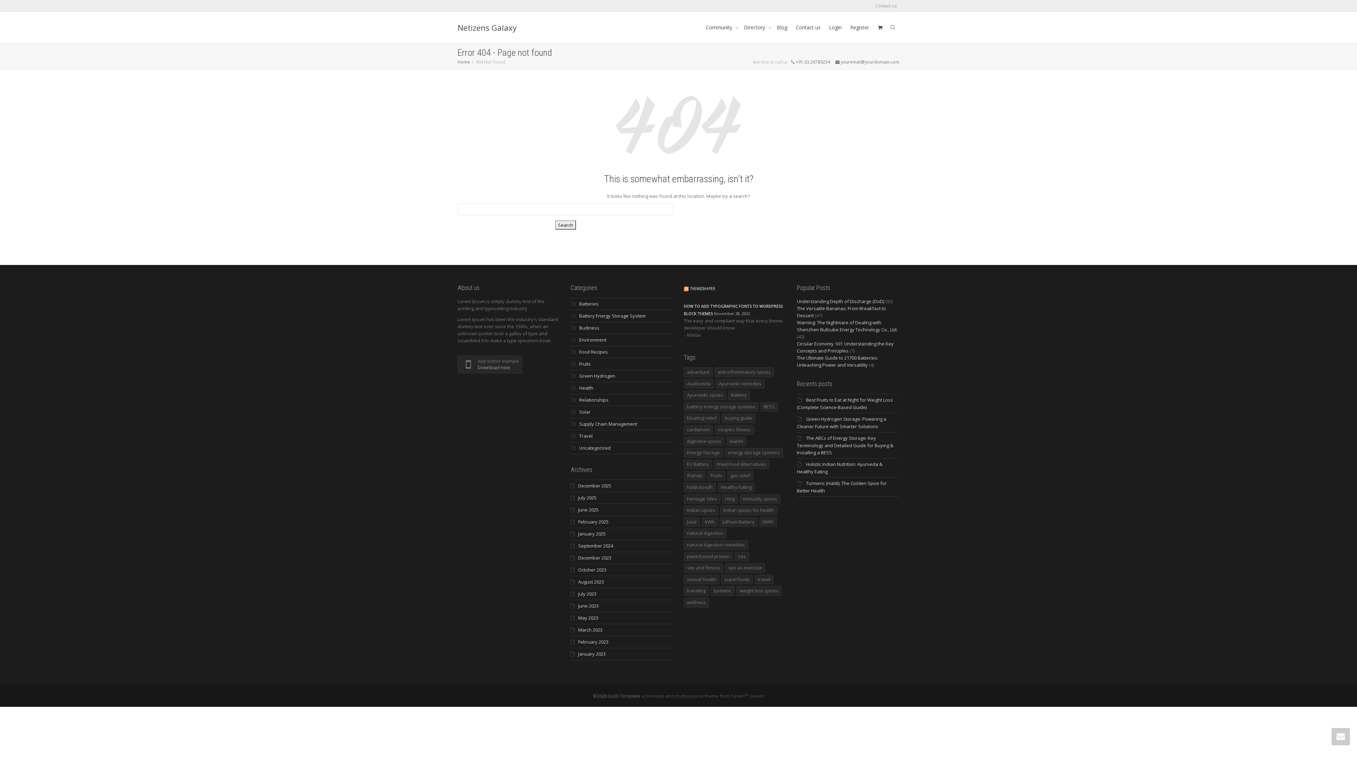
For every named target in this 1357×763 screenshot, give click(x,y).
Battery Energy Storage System (612, 316)
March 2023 (590, 630)
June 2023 (588, 606)
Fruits (585, 364)
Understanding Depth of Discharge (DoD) (840, 301)
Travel (586, 436)
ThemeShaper (702, 288)
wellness (696, 602)
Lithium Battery (738, 522)
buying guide (738, 418)
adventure (698, 372)
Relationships (594, 400)
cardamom (698, 429)
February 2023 (593, 642)
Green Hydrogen (597, 376)
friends (695, 475)
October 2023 (592, 570)
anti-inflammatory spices (744, 372)
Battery (739, 395)
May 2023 (588, 618)
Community (720, 27)
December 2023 (594, 558)
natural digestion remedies (716, 545)
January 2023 (592, 654)
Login (835, 27)
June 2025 (588, 510)
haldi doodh (700, 487)
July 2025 (587, 498)
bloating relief (702, 418)
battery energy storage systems (721, 406)
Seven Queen (747, 696)
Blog (782, 27)
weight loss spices (759, 590)
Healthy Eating (736, 487)
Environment (592, 340)
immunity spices (760, 499)
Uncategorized (595, 448)
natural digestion (705, 533)
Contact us (886, 6)
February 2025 (593, 522)
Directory (755, 27)
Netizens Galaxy (487, 27)
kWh (710, 522)
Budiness (589, 328)
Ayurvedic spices (705, 395)
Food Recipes (593, 352)
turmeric (723, 590)
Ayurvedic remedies (740, 383)
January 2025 (592, 534)
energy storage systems (754, 452)
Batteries (589, 304)
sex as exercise (745, 567)
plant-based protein (708, 556)
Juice (692, 522)
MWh (768, 522)
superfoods (737, 579)
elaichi (736, 441)
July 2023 (587, 594)
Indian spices (701, 510)
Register (859, 27)
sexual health (701, 579)
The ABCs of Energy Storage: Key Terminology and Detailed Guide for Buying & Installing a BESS (845, 445)
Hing (730, 499)
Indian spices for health (748, 510)
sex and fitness (703, 567)
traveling (696, 590)
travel (764, 579)
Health (586, 388)
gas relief (740, 475)
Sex (742, 556)
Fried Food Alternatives (741, 464)
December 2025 (594, 486)
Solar (585, 412)
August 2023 (591, 582)
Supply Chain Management (608, 424)
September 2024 (595, 546)
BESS (769, 406)
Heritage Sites (702, 499)
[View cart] (879, 27)
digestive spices (704, 441)
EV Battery (698, 464)
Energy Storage (703, 452)
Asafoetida (699, 383)
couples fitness (734, 429)
